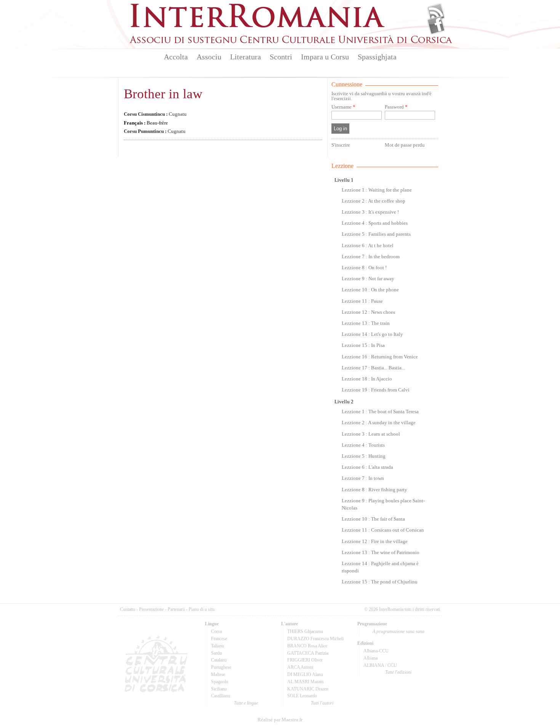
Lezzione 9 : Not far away (368, 278)
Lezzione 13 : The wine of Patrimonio (380, 552)
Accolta (176, 57)
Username (343, 107)
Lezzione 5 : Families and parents (376, 234)
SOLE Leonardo (302, 695)
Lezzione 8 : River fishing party (374, 489)
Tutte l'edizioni (398, 672)
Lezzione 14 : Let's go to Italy (372, 334)
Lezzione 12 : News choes (368, 312)
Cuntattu (127, 609)
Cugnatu (155, 114)
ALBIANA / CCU (380, 665)
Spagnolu (219, 681)
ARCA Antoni (300, 667)
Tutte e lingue (246, 703)
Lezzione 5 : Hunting (364, 456)
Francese (219, 638)
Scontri (281, 57)
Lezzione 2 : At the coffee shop (373, 201)
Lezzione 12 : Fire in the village (375, 541)
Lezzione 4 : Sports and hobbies (375, 223)
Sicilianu (219, 689)
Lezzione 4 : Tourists (363, 445)
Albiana (370, 658)
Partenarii (176, 609)
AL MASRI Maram (305, 681)
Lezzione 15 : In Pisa (363, 345)
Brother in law (163, 93)
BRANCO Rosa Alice (307, 646)
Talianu (217, 646)
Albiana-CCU (376, 651)
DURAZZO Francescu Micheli (315, 638)
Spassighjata (377, 57)
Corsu (216, 631)
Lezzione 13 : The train (366, 323)
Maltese (218, 674)
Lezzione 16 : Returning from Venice (380, 357)
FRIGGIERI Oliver (305, 660)
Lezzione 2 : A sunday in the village (379, 422)
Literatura (245, 57)
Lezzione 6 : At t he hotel (368, 245)
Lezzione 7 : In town (363, 478)
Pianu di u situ (201, 609)
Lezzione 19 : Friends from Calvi (376, 390)
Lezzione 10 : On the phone (370, 289)
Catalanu (219, 660)
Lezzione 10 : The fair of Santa (373, 519)
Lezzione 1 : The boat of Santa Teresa (380, 411)
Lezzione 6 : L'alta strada (367, 467)
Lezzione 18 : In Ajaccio (367, 379)
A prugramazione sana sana (398, 631)
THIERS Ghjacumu (305, 631)
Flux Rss (436, 12)
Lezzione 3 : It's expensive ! (370, 212)
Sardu (216, 653)
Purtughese (221, 667)
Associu (209, 57)
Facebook (436, 25)
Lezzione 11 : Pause (362, 301)
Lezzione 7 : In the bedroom (371, 256)
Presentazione (151, 609)
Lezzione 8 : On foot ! (364, 267)
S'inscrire (340, 145)
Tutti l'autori (322, 703)
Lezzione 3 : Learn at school (371, 434)
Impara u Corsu (325, 57)
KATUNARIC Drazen (307, 689)
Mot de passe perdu (405, 145)
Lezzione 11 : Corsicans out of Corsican (383, 530)
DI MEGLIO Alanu (305, 674)
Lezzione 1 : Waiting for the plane (377, 190)
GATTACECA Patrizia (307, 653)
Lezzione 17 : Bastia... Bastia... (373, 368)
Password (396, 107)
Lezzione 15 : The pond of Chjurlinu (380, 582)
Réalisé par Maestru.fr (280, 719)
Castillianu (220, 695)
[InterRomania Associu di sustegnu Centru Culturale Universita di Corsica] (291, 42)
